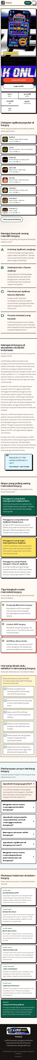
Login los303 (18, 86)
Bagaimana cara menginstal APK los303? (14, 807)
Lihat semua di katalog (12, 219)
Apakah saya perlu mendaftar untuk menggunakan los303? (15, 821)
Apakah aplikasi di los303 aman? (14, 844)
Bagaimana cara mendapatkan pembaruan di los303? (14, 857)
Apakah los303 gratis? (17, 784)
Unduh (28, 3)
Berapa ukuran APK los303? (15, 833)
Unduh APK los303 (19, 80)
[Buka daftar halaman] (34, 3)
